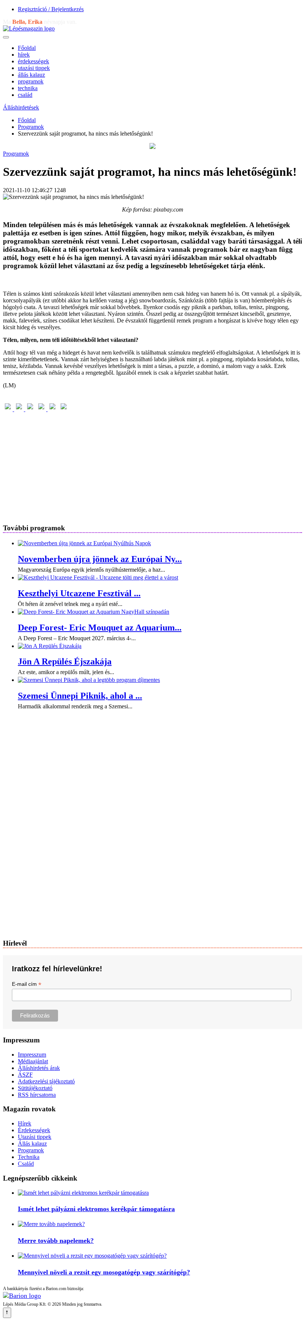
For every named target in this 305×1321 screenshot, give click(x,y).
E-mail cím (26, 984)
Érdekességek (34, 1130)
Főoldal (27, 48)
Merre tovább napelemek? (56, 1240)
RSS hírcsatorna (37, 1095)
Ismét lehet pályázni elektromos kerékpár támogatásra (96, 1209)
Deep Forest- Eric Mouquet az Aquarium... (100, 627)
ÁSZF (25, 1074)
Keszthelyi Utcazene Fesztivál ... (79, 593)
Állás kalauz (32, 1143)
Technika (28, 1157)
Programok (31, 127)
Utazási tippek (34, 1137)
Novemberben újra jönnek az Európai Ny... (100, 559)
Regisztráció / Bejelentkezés (51, 9)
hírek (24, 54)
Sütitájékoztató (35, 1088)
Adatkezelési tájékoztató (46, 1081)
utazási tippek (34, 68)
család (25, 95)
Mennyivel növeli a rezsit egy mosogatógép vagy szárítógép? (104, 1272)
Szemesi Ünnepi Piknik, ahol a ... (80, 696)
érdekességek (33, 61)
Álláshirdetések (21, 107)
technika (28, 88)
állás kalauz (31, 75)
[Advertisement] (152, 465)
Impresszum (32, 1054)
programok (31, 81)
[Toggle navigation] (6, 37)
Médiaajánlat (33, 1061)
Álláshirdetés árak (39, 1068)
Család (26, 1163)
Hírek (24, 1123)
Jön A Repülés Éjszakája (65, 661)
